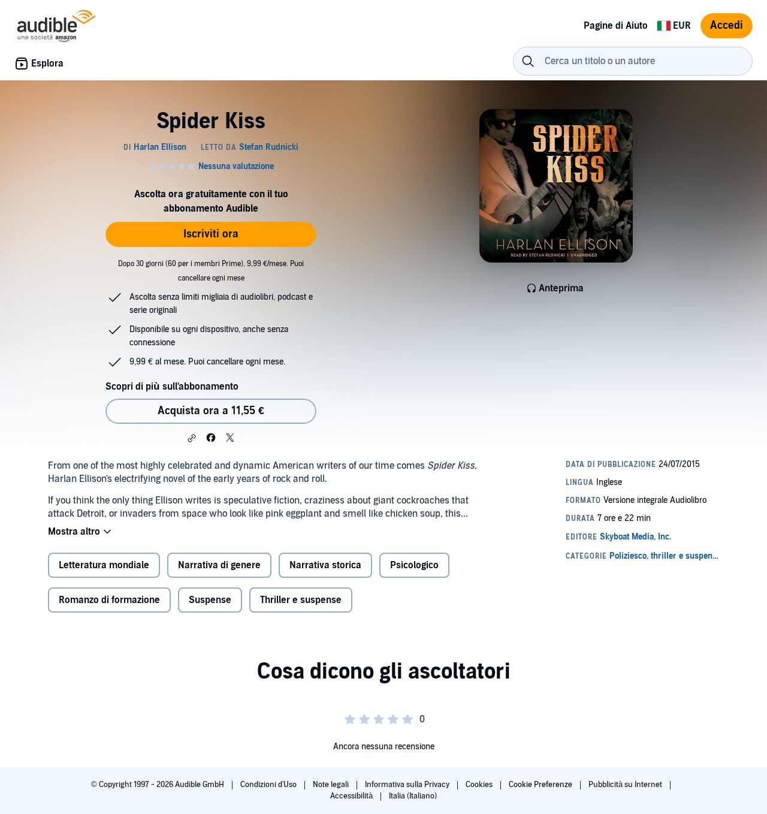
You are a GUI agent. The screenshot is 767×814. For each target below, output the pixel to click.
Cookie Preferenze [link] (540, 784)
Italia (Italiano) (413, 796)
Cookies (480, 784)
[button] (192, 438)
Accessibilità (352, 796)
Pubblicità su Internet (626, 784)
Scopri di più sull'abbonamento (171, 387)
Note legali (332, 784)
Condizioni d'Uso (269, 784)
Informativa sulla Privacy (408, 784)
